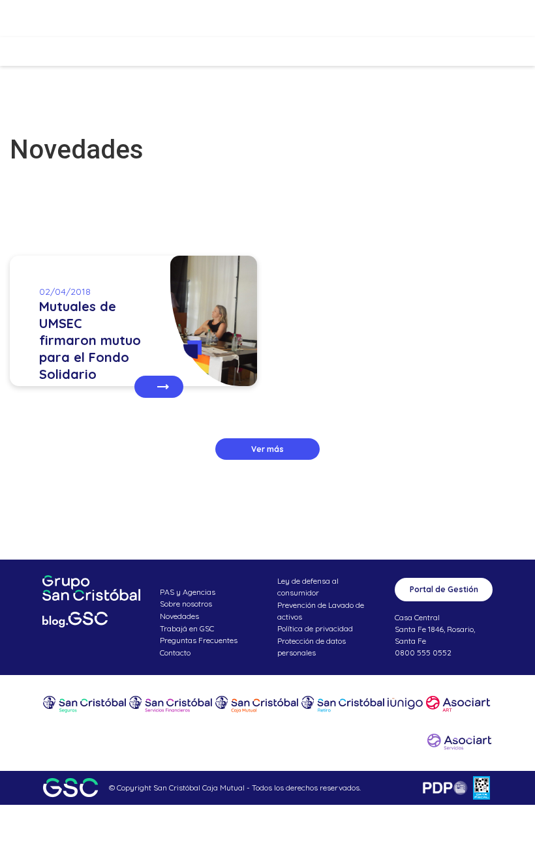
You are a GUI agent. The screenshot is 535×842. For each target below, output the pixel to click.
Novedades (179, 616)
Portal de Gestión (444, 589)
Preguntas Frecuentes (198, 640)
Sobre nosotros (186, 604)
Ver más (267, 449)
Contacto (175, 652)
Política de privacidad (315, 628)
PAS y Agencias (187, 592)
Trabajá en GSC (187, 628)
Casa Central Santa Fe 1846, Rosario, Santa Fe (435, 629)
